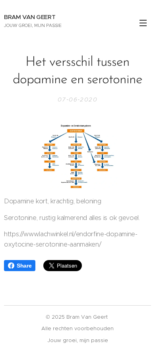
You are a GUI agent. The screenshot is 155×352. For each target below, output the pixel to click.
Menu (143, 23)
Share (24, 265)
